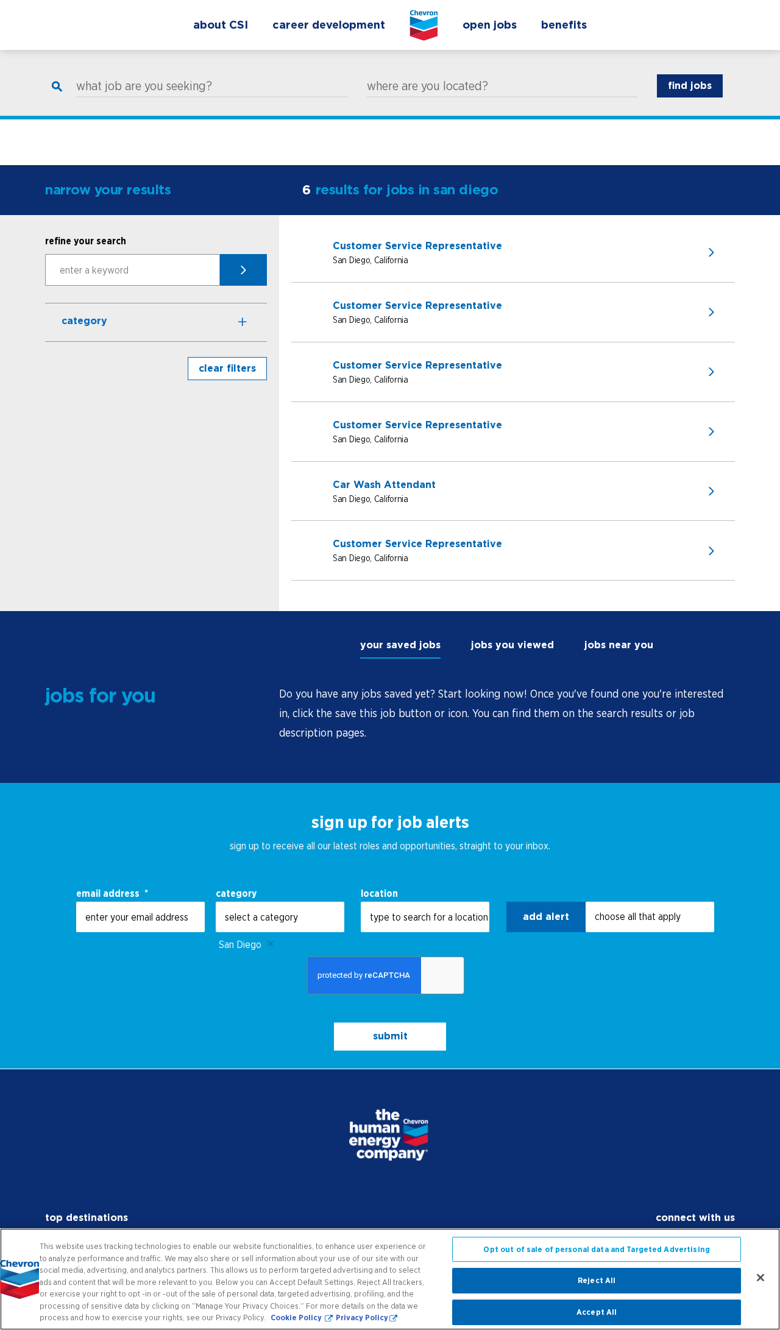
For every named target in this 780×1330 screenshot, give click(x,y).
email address (112, 893)
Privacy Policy (362, 1317)
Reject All (596, 1280)
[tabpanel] (507, 713)
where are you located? (427, 86)
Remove (270, 944)
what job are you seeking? (144, 86)
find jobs (690, 85)
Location (379, 893)
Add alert (546, 916)
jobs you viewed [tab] (512, 644)
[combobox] (280, 917)
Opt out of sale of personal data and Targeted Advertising (596, 1249)
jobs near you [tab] (618, 644)
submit (390, 1036)
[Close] (760, 1277)
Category (84, 320)
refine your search (85, 241)
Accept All (596, 1312)
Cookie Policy (297, 1317)
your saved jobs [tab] (400, 644)
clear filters (227, 368)
